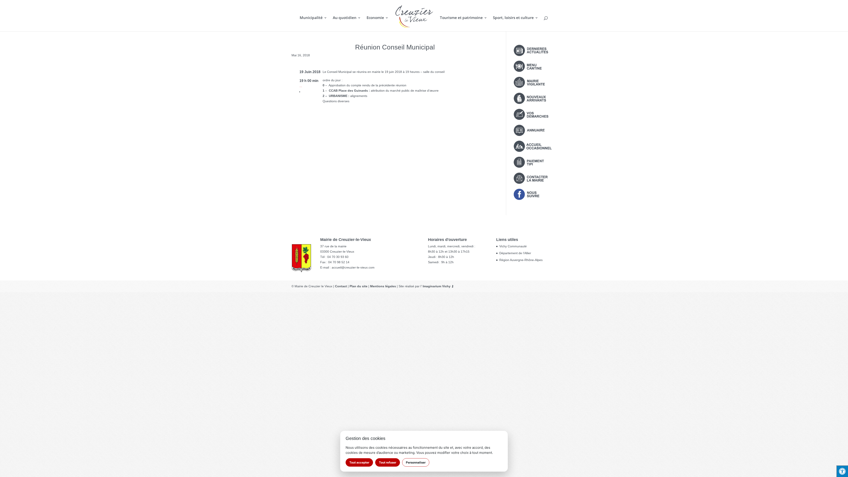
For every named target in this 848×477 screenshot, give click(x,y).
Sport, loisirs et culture (513, 18)
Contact (341, 286)
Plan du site (358, 286)
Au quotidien (344, 18)
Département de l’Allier (515, 253)
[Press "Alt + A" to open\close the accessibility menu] (842, 471)
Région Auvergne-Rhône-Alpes (521, 260)
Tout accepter (359, 462)
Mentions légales (383, 286)
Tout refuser (387, 462)
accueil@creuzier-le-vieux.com (353, 267)
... (300, 86)
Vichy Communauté (513, 246)
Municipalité (311, 18)
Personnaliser (416, 462)
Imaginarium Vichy (436, 286)
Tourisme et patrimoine (461, 18)
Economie (375, 18)
